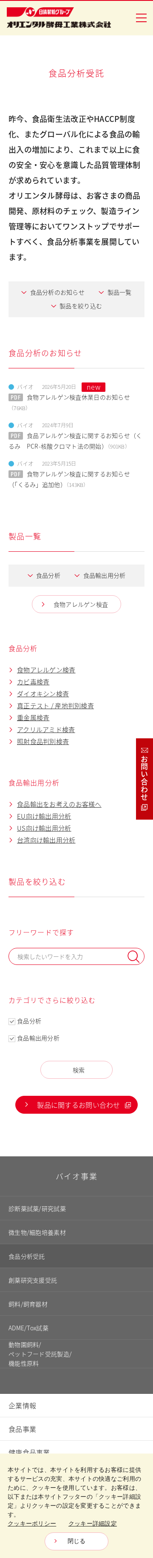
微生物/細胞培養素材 (37, 1232)
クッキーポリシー (32, 1523)
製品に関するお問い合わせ (78, 1105)
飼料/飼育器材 (28, 1304)
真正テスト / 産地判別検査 (55, 705)
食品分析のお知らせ (57, 292)
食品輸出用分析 (104, 575)
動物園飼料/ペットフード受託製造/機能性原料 (40, 1353)
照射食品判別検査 (43, 741)
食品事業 (22, 1429)
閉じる (77, 1541)
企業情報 (22, 1405)
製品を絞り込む (81, 305)
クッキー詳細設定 (92, 1523)
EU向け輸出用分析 (44, 815)
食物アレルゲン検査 (81, 604)
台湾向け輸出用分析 (46, 839)
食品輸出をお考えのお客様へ (59, 803)
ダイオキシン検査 (43, 693)
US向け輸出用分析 (44, 827)
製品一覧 (120, 292)
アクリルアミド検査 (46, 729)
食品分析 (48, 575)
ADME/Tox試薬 (28, 1327)
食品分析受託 (26, 1256)
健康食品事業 (29, 1452)
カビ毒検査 (33, 681)
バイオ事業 (77, 1176)
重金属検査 (33, 717)
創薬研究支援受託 (32, 1280)
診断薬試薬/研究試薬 (37, 1208)
